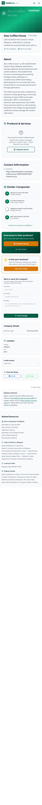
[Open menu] (39, 3)
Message (6, 300)
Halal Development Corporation (12, 446)
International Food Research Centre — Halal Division (20, 451)
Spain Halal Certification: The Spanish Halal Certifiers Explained (20, 482)
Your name (7, 286)
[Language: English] (34, 3)
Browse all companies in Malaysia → (21, 225)
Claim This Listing (21, 269)
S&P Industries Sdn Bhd (10, 427)
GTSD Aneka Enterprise (9, 435)
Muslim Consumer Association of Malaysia (16, 448)
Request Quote (22, 149)
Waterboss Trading (8, 430)
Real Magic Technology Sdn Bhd (13, 433)
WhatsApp (31, 376)
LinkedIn (13, 376)
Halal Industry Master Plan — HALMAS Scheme (18, 456)
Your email (7, 293)
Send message (22, 316)
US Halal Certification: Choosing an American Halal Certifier (19, 477)
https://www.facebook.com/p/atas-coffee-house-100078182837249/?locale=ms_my (19, 174)
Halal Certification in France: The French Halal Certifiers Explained (20, 474)
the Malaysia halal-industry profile (22, 398)
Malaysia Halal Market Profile (11, 467)
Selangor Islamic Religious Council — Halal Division (19, 454)
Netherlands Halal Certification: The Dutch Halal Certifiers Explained (18, 480)
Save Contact (22, 249)
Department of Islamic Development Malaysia (17, 459)
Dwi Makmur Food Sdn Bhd (11, 425)
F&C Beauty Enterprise (9, 438)
